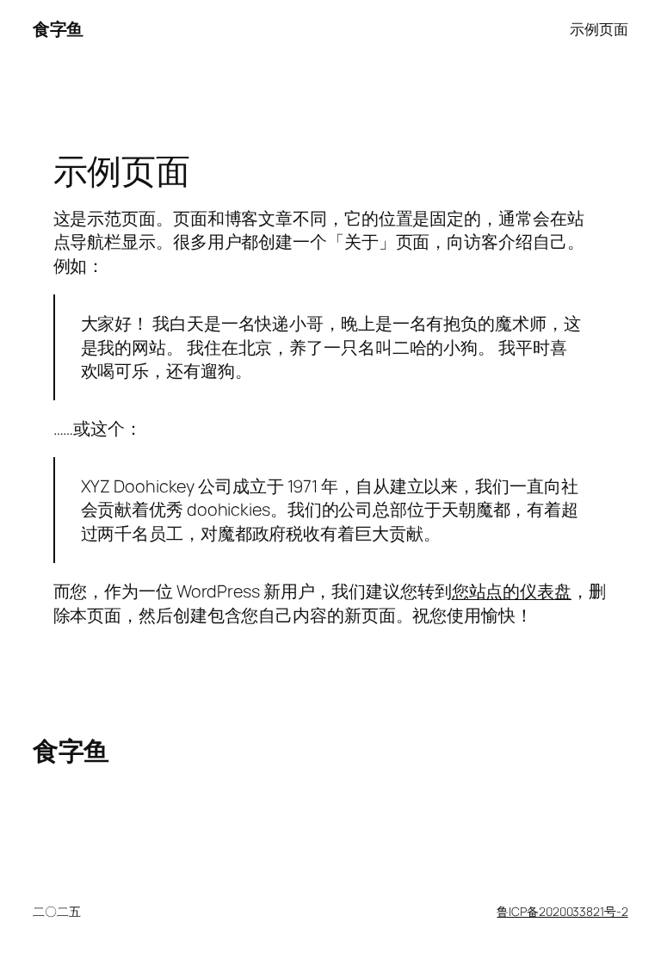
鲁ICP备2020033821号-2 (562, 911)
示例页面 (599, 29)
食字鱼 (58, 28)
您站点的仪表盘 (511, 591)
